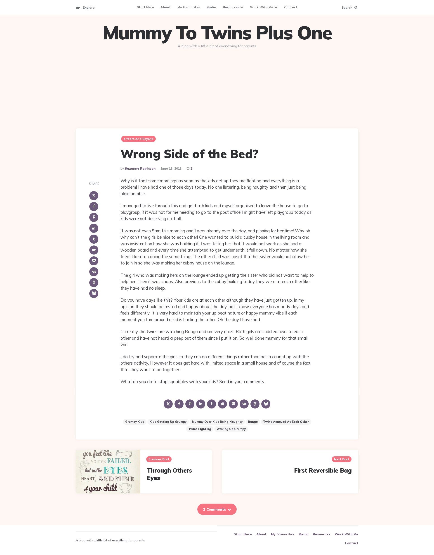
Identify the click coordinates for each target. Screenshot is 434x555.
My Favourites (188, 7)
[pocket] (93, 260)
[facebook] (93, 206)
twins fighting (199, 429)
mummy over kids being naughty (217, 421)
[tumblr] (93, 239)
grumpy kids (134, 421)
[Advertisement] (217, 86)
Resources (231, 7)
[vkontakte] (93, 271)
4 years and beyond (138, 139)
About (165, 7)
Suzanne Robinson (140, 168)
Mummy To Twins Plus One (217, 33)
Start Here (145, 7)
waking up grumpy (231, 429)
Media (211, 7)
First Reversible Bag (322, 470)
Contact (290, 7)
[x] (93, 195)
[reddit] (93, 250)
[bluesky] (93, 293)
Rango (253, 421)
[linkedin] (93, 228)
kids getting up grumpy (168, 421)
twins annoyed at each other (286, 421)
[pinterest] (93, 217)
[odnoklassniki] (93, 282)
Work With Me (261, 7)
